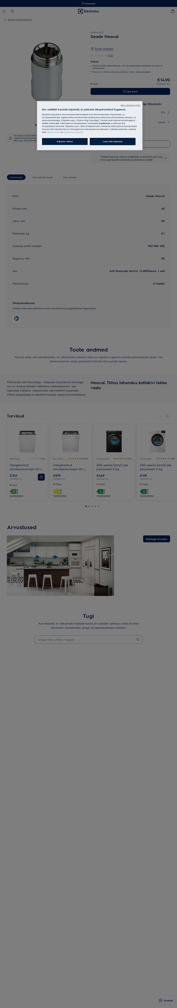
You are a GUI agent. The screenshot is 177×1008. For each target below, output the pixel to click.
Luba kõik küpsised (112, 141)
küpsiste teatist (53, 132)
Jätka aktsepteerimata (130, 105)
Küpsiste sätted (65, 141)
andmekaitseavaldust (73, 132)
